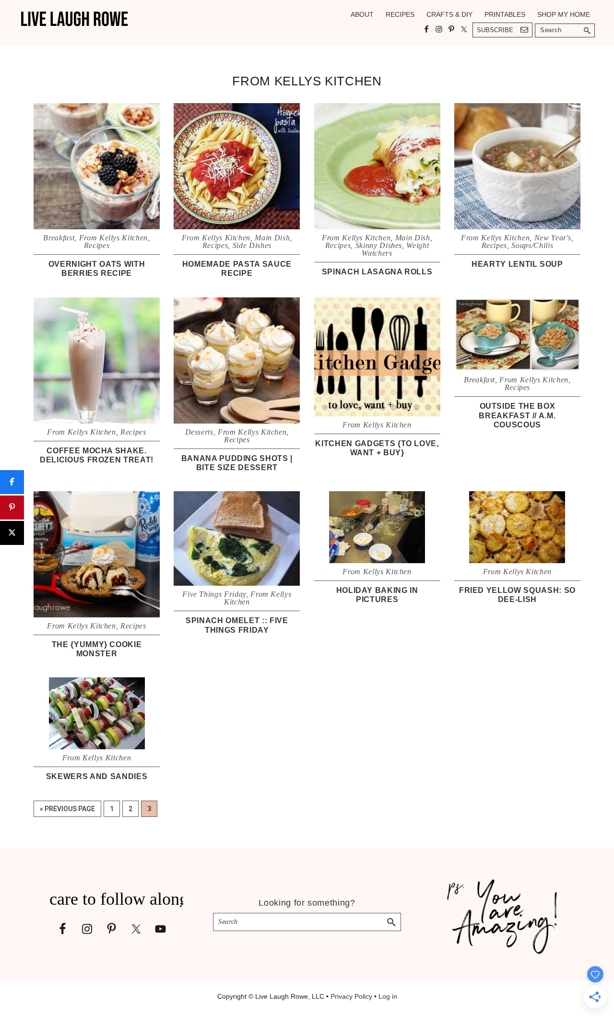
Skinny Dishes (378, 245)
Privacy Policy (351, 996)
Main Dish (272, 238)
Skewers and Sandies (96, 776)
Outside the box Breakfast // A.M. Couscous (517, 415)
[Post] (12, 533)
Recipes (97, 245)
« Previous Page (67, 810)
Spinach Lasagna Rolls (377, 272)
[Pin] (12, 508)
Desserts (199, 432)
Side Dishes (252, 245)
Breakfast (58, 238)
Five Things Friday (214, 594)
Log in (387, 996)
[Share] (12, 482)
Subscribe (495, 30)
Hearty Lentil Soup (517, 264)
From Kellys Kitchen (113, 238)
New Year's (553, 238)
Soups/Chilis (532, 245)
